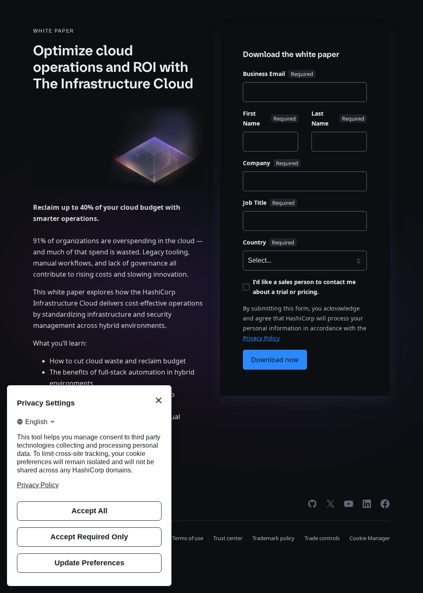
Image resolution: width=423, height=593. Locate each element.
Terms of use (187, 538)
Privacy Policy (261, 338)
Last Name (319, 118)
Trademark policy (273, 538)
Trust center (227, 538)
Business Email (264, 74)
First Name (251, 118)
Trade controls (322, 538)
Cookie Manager (369, 538)
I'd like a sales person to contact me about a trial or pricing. (304, 287)
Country (254, 242)
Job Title (254, 202)
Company (256, 163)
